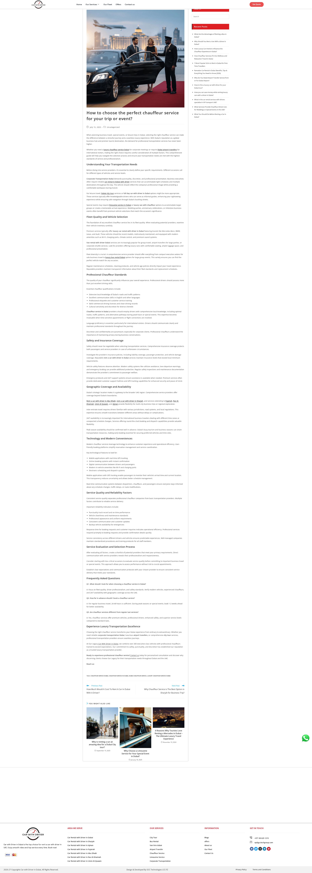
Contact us (130, 4)
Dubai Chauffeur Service (137, 676)
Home (79, 4)
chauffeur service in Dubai (118, 676)
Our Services (91, 4)
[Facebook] (252, 849)
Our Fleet (107, 4)
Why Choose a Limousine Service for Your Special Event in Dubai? (135, 753)
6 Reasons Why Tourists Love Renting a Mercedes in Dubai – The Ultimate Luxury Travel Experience (169, 734)
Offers (118, 4)
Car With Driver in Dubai (108, 644)
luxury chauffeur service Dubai (158, 676)
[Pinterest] (269, 849)
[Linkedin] (264, 849)
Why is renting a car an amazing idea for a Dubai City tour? (102, 744)
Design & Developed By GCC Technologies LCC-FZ (147, 869)
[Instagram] (260, 849)
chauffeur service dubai (99, 676)
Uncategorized (113, 127)
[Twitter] (256, 849)
